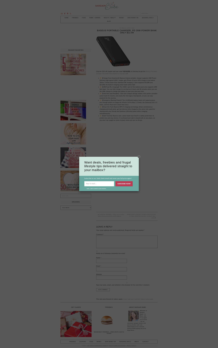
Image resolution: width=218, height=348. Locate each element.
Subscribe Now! (124, 184)
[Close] (138, 156)
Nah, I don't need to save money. (96, 188)
